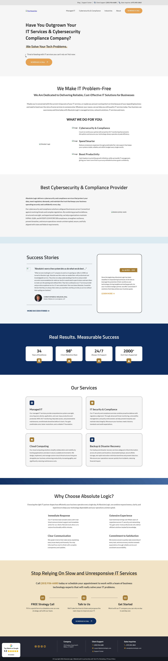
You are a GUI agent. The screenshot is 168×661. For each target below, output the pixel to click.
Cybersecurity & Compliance (90, 11)
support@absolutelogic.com (102, 648)
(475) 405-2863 (131, 645)
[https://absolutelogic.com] (31, 11)
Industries (108, 11)
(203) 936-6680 (99, 645)
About (118, 11)
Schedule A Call (134, 10)
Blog (78, 2)
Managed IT (70, 11)
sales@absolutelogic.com (133, 648)
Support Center (87, 2)
